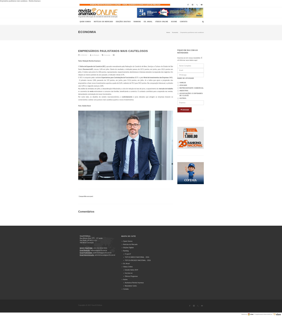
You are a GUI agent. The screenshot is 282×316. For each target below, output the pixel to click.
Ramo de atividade (185, 78)
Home (168, 32)
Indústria (184, 91)
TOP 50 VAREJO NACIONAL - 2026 (137, 257)
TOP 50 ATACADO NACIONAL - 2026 (138, 260)
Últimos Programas (131, 276)
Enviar (185, 110)
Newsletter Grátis (131, 286)
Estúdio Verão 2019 (131, 270)
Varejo (183, 82)
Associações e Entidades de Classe (191, 94)
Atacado (183, 85)
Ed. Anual (126, 263)
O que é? (128, 254)
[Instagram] (192, 4)
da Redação (95, 55)
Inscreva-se (128, 273)
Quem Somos (127, 241)
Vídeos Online (128, 267)
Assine (125, 279)
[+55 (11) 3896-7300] (197, 4)
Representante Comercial (192, 88)
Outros (183, 98)
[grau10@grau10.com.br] (201, 4)
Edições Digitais (128, 247)
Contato (126, 289)
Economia (175, 32)
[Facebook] (188, 4)
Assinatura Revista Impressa (134, 283)
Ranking (126, 251)
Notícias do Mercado (130, 244)
